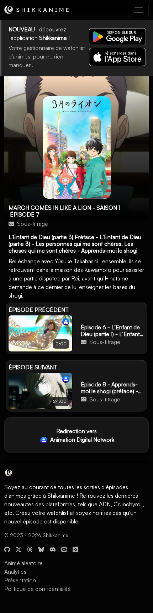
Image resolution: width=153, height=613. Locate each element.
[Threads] (30, 548)
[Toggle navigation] (139, 10)
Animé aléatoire (23, 563)
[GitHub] (7, 548)
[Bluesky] (41, 548)
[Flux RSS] (75, 548)
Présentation (20, 580)
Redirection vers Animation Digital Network (81, 435)
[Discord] (53, 548)
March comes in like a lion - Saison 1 (64, 207)
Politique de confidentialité (37, 588)
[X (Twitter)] (18, 548)
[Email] (64, 548)
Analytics (15, 571)
